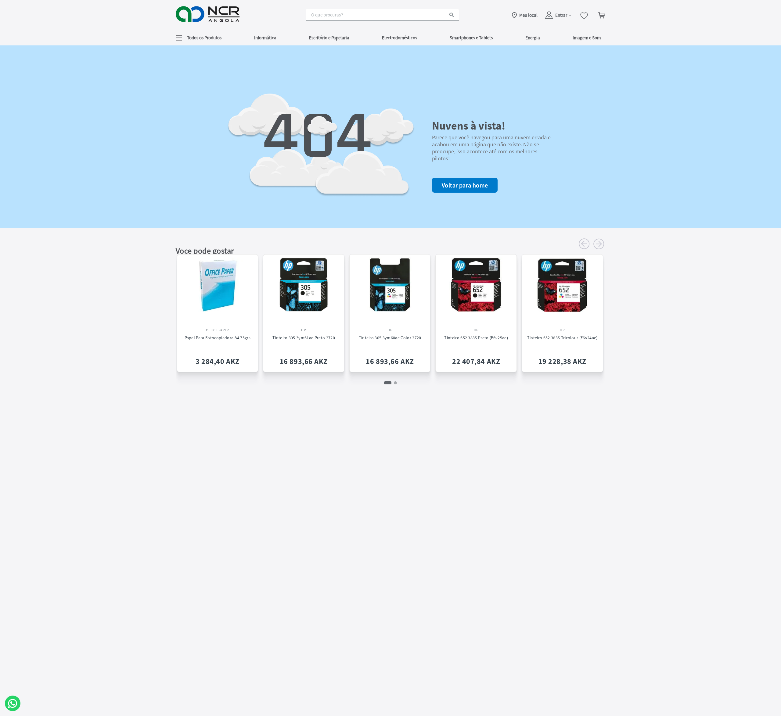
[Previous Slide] (584, 243)
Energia (532, 38)
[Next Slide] (598, 243)
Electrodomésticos (399, 38)
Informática (265, 38)
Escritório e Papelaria (329, 38)
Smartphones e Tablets (471, 38)
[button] (198, 38)
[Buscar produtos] (451, 14)
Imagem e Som (587, 38)
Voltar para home (465, 185)
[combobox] (382, 15)
